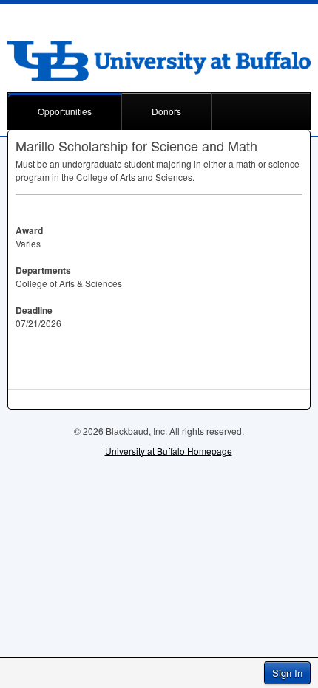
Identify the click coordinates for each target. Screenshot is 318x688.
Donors (166, 111)
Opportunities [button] (65, 111)
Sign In (287, 673)
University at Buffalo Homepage (168, 450)
